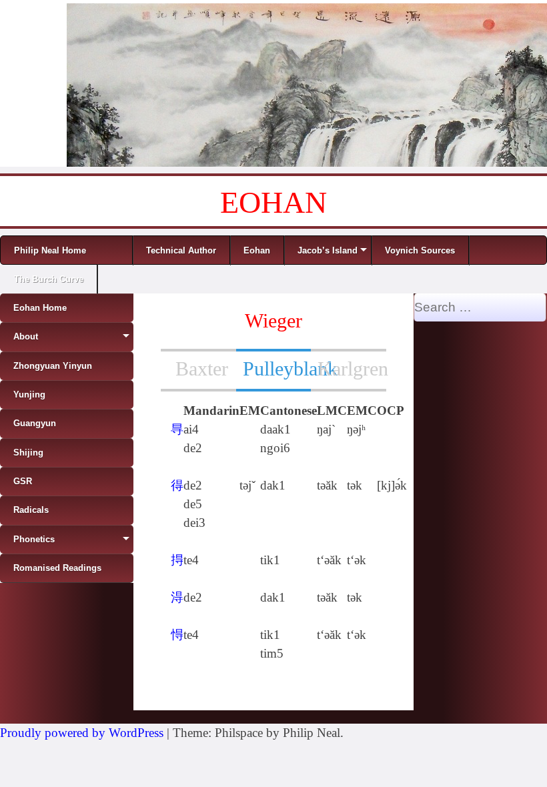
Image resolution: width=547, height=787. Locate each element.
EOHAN (273, 202)
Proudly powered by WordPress (81, 733)
